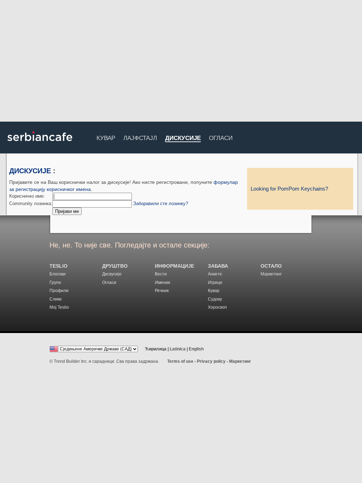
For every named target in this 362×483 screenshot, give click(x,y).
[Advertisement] (181, 62)
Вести (161, 274)
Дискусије (183, 138)
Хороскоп (217, 307)
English (196, 349)
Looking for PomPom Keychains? (289, 189)
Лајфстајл (140, 137)
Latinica (178, 349)
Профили (59, 290)
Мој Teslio (59, 307)
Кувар (106, 137)
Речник (162, 290)
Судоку (215, 299)
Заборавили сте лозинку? (160, 203)
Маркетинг (271, 274)
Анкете (215, 274)
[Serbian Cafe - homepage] (40, 143)
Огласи (221, 137)
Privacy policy (211, 361)
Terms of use (180, 361)
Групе (55, 282)
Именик (162, 282)
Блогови (57, 274)
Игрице (215, 282)
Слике (55, 299)
